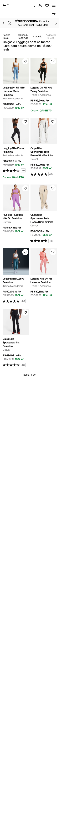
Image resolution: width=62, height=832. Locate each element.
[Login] (40, 5)
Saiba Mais (42, 24)
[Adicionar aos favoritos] (25, 61)
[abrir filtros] (54, 14)
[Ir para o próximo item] (56, 23)
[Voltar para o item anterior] (3, 23)
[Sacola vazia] (47, 5)
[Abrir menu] (54, 5)
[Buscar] (33, 5)
